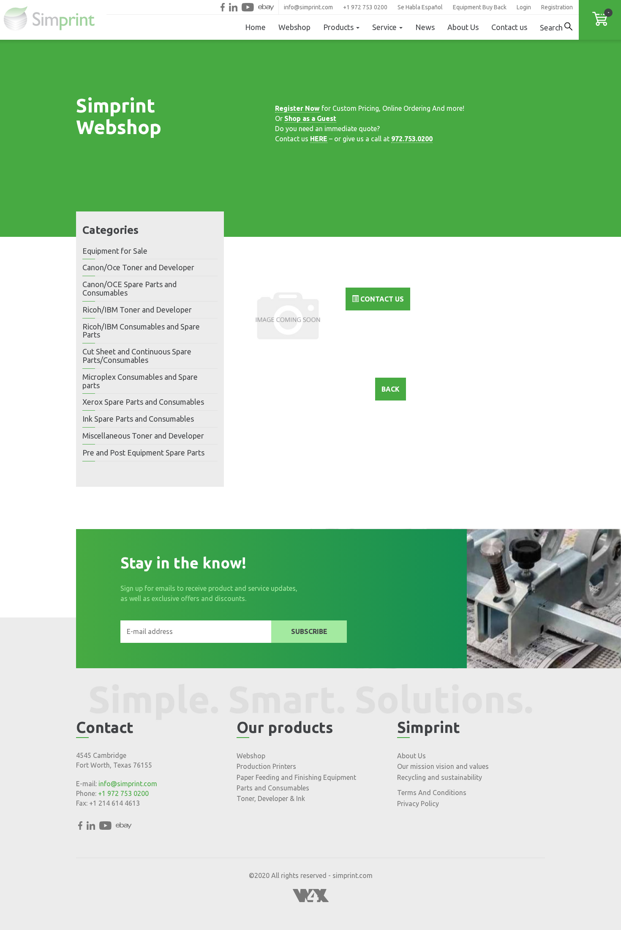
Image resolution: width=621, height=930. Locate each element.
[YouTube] (248, 7)
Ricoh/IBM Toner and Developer (137, 309)
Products (339, 27)
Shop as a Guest (310, 118)
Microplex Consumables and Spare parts (140, 381)
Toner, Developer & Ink (271, 798)
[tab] (150, 251)
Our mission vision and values (443, 766)
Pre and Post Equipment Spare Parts (143, 452)
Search (552, 27)
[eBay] (266, 7)
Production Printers (266, 766)
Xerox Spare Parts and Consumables (143, 402)
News (425, 27)
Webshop (294, 27)
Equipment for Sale (114, 251)
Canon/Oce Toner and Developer (138, 267)
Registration (557, 7)
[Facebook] (222, 7)
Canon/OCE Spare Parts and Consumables (129, 288)
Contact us (509, 27)
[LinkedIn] (233, 7)
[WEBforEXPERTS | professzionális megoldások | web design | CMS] (311, 899)
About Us (463, 27)
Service (385, 27)
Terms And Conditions (431, 792)
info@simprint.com (308, 7)
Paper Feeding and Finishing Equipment (296, 777)
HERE (318, 139)
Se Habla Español (420, 7)
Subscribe (309, 631)
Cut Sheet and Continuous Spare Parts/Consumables (136, 355)
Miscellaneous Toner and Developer (143, 435)
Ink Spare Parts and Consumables (138, 418)
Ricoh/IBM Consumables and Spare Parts (141, 330)
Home (255, 27)
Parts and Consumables (273, 788)
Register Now (297, 108)
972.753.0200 (412, 139)
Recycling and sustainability (439, 777)
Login (524, 7)
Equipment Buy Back (480, 7)
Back (390, 389)
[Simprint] (53, 20)
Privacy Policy (418, 803)
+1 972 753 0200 (365, 7)
